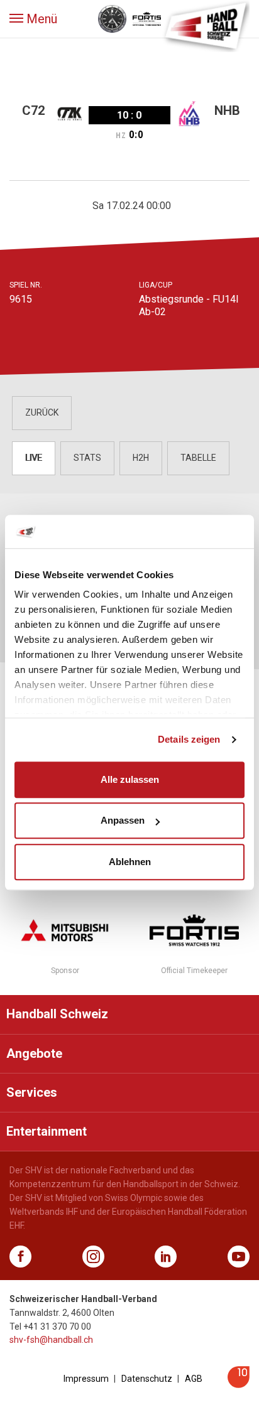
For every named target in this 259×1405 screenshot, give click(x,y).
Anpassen (123, 820)
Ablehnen (130, 861)
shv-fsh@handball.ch (51, 1340)
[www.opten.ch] (239, 1385)
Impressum (86, 1379)
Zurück (41, 412)
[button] (33, 19)
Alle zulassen (130, 779)
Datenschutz (146, 1379)
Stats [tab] (87, 458)
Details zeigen (189, 739)
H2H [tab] (141, 458)
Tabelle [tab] (198, 458)
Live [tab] (33, 458)
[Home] (206, 25)
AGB (193, 1379)
